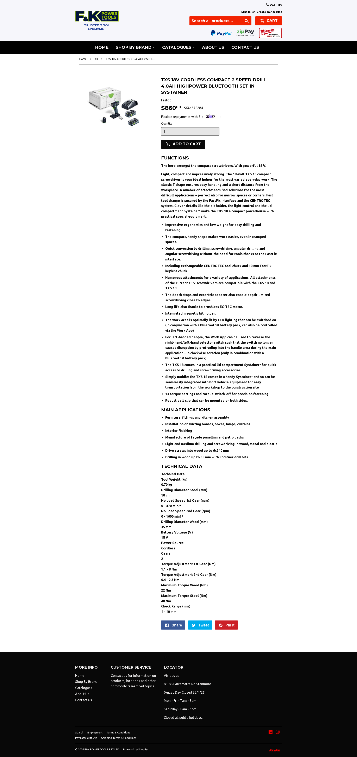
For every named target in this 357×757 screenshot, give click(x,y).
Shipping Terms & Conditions (118, 737)
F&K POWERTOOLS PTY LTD (101, 749)
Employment (94, 732)
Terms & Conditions (118, 732)
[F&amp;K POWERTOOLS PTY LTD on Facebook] (270, 732)
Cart (272, 20)
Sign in (246, 11)
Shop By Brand (134, 47)
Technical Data (172, 474)
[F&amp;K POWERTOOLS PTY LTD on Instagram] (278, 732)
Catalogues (177, 47)
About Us (213, 47)
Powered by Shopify (135, 749)
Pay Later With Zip (86, 737)
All (96, 58)
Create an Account (269, 11)
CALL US (275, 5)
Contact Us (245, 47)
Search (79, 732)
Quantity (166, 123)
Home (101, 47)
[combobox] (220, 20)
